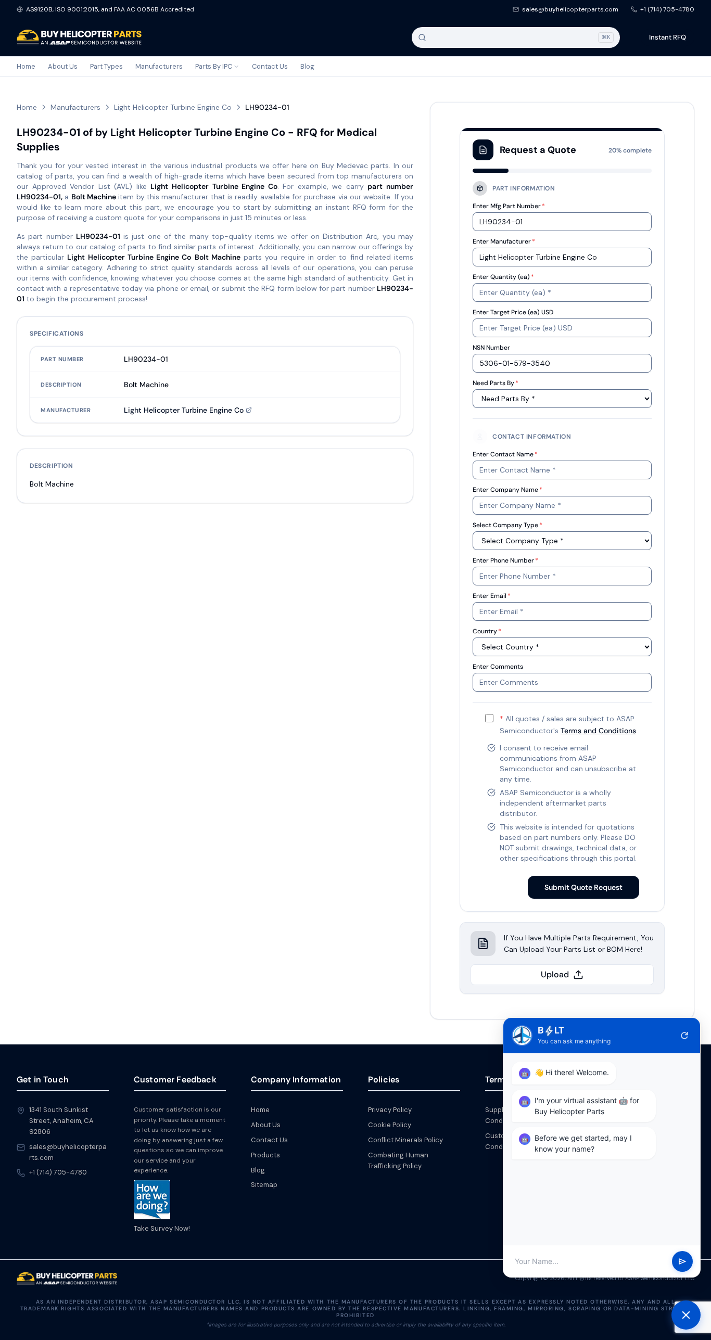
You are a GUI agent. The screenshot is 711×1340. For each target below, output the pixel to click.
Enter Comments (498, 666)
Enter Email (492, 596)
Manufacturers (159, 66)
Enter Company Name (507, 490)
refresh (684, 1035)
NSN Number (491, 347)
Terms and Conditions (598, 730)
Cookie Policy (389, 1124)
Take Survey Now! (162, 1228)
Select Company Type (507, 525)
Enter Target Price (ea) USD (513, 312)
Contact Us (270, 66)
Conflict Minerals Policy (405, 1139)
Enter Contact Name (505, 454)
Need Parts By (495, 383)
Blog (307, 66)
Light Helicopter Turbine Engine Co (173, 107)
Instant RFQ (667, 37)
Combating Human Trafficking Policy (398, 1160)
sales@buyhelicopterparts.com (570, 9)
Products (265, 1155)
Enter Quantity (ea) (503, 277)
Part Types (106, 66)
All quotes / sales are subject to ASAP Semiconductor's (568, 724)
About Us (63, 66)
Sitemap (264, 1184)
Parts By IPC (213, 66)
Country (487, 631)
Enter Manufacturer (504, 241)
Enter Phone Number (505, 560)
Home (26, 66)
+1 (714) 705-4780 (667, 9)
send (682, 1261)
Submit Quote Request (583, 887)
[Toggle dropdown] (236, 66)
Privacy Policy (390, 1109)
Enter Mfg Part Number (509, 206)
